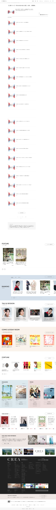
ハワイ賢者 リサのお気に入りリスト (17, 467)
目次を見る (7, 402)
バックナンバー (23, 383)
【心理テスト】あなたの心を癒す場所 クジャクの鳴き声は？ (23, 49)
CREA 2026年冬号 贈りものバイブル (23, 469)
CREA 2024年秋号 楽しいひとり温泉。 (23, 478)
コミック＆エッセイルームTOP (49, 332)
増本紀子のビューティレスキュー (17, 478)
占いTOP (49, 358)
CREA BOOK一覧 (49, 413)
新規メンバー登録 (6, 443)
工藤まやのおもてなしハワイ (17, 468)
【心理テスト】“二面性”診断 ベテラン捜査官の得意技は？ (22, 175)
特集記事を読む (49, 403)
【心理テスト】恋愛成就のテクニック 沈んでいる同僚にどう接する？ (24, 31)
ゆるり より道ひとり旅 (38, 473)
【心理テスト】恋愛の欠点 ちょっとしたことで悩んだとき (23, 121)
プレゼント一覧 (51, 445)
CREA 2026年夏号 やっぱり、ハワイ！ (23, 465)
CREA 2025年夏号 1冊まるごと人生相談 (23, 473)
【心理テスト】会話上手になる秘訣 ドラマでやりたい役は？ (23, 67)
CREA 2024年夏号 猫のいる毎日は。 (23, 479)
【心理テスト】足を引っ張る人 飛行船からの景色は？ (22, 148)
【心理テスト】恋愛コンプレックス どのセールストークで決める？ (24, 184)
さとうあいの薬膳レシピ (17, 472)
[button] (2, 269)
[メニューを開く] (53, 1)
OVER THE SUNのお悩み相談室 (31, 468)
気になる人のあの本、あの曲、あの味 (31, 465)
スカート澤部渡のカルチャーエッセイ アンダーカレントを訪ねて (38, 472)
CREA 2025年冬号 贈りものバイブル (23, 476)
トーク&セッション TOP (50, 304)
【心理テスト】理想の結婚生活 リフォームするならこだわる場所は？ (24, 76)
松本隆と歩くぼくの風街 (31, 467)
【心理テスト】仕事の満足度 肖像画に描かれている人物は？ (23, 130)
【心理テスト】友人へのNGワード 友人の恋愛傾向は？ (22, 22)
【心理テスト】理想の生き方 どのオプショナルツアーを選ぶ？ (23, 166)
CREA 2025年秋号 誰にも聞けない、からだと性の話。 (24, 471)
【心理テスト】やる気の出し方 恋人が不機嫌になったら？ (23, 58)
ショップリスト (7, 405)
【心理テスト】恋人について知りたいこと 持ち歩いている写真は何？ (24, 157)
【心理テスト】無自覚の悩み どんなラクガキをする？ (22, 40)
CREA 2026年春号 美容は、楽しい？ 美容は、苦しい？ (24, 467)
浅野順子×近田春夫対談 (31, 466)
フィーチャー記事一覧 (49, 244)
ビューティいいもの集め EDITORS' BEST (17, 474)
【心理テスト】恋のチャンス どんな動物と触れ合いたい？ (23, 139)
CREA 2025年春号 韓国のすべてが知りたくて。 (24, 474)
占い (16, 60)
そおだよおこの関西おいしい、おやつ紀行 (17, 471)
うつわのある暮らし (16, 473)
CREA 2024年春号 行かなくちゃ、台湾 (23, 481)
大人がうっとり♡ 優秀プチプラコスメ (17, 476)
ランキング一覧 (49, 276)
